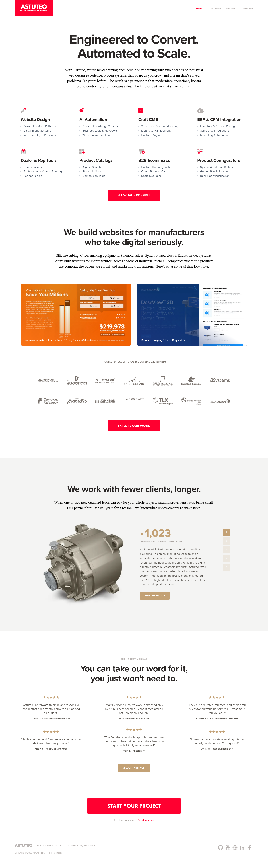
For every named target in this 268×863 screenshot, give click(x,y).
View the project (155, 595)
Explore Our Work (134, 426)
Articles (231, 8)
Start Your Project (134, 805)
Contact (247, 8)
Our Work (214, 8)
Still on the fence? (134, 767)
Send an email (146, 820)
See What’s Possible (133, 195)
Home (199, 8)
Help (49, 852)
